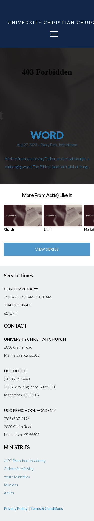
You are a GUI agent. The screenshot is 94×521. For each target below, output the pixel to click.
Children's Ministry (19, 468)
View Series (47, 249)
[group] (23, 220)
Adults (9, 492)
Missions (11, 484)
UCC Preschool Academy (25, 460)
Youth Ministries (17, 476)
